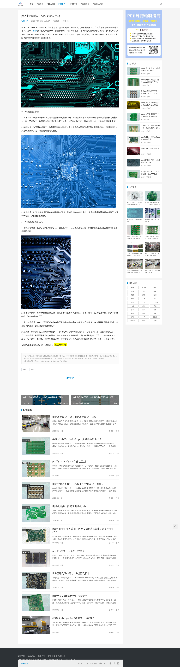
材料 (155, 310)
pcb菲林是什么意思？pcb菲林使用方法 (150, 138)
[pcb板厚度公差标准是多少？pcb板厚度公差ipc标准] (133, 102)
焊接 (132, 317)
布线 (132, 306)
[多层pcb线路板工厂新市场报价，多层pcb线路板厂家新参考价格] (133, 171)
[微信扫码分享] (100, 663)
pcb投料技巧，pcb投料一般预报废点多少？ (134, 203)
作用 (143, 291)
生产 (143, 317)
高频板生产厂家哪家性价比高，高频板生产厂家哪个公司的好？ (150, 127)
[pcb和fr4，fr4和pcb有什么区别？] (36, 468)
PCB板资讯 (85, 4)
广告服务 (51, 656)
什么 (155, 287)
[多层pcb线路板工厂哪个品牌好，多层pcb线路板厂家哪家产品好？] (133, 91)
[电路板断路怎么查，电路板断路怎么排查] (36, 423)
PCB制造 (40, 4)
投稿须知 (61, 656)
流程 (155, 313)
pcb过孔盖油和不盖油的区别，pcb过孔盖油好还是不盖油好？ (83, 530)
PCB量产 (26, 597)
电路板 (155, 317)
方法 (143, 310)
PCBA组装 (51, 4)
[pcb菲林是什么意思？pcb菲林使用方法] (133, 137)
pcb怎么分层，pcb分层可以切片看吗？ (152, 254)
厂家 (143, 298)
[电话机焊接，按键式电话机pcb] (36, 513)
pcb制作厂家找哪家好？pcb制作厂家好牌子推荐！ (150, 116)
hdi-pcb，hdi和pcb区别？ (134, 220)
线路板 (133, 321)
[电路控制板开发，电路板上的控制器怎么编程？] (36, 490)
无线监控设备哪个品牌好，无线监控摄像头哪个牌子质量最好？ (134, 254)
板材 (143, 313)
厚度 (155, 298)
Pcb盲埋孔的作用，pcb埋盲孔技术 (71, 573)
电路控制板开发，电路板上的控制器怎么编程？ (78, 484)
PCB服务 (61, 4)
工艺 (143, 302)
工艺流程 (155, 302)
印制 (132, 298)
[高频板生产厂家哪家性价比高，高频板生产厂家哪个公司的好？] (133, 125)
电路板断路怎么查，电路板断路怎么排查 (74, 416)
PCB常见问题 (98, 4)
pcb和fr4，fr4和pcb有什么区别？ (70, 461)
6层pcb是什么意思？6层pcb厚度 (152, 271)
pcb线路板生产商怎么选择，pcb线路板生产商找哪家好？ (150, 81)
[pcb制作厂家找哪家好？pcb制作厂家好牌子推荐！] (133, 114)
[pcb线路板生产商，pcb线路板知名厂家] (133, 160)
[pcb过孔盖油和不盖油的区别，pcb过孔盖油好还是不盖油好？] (36, 535)
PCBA (144, 287)
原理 (132, 302)
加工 (143, 295)
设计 (143, 321)
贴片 (155, 321)
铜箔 (35, 30)
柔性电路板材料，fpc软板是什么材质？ (134, 271)
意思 (155, 306)
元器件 (155, 291)
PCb (24, 369)
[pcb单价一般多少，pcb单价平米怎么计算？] (133, 68)
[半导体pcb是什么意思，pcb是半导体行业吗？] (36, 446)
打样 (132, 310)
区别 (155, 295)
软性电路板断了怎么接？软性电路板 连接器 (152, 237)
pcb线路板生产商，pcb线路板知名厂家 (150, 161)
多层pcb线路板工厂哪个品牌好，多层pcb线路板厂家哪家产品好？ (150, 93)
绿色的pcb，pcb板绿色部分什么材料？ (73, 618)
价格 (132, 291)
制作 (132, 295)
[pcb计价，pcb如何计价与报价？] (36, 602)
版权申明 (21, 656)
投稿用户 (24, 21)
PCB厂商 (73, 4)
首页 (31, 4)
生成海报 (93, 663)
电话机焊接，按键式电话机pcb (69, 506)
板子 (132, 313)
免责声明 (41, 656)
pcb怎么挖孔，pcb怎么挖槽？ (68, 551)
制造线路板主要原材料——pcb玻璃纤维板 (152, 203)
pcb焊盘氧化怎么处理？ (150, 148)
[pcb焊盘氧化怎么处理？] (133, 148)
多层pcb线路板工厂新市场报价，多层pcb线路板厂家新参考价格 (150, 173)
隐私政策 (31, 656)
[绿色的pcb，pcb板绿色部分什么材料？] (36, 625)
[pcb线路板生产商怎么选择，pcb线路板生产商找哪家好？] (133, 80)
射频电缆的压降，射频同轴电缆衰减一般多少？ (134, 237)
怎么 (143, 306)
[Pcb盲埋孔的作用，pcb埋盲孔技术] (36, 580)
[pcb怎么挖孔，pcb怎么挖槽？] (36, 558)
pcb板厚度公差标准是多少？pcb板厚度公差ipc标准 (150, 104)
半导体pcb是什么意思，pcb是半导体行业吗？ (77, 439)
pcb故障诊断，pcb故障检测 (152, 220)
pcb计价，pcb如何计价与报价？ (69, 595)
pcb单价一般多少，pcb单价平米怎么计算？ (150, 69)
